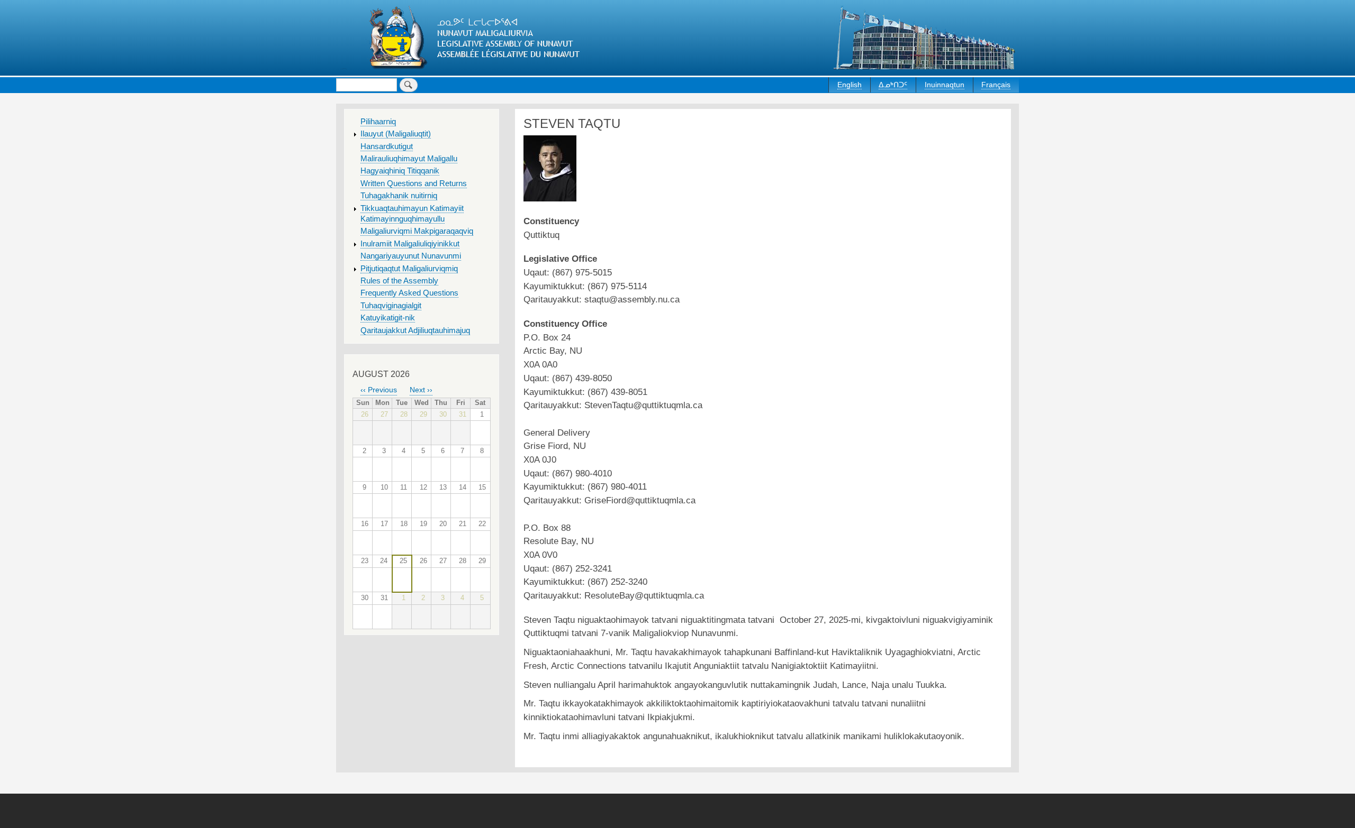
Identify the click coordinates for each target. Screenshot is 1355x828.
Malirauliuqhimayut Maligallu (408, 158)
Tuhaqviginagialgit (390, 305)
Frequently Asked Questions (409, 293)
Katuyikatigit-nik (387, 318)
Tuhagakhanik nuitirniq (398, 195)
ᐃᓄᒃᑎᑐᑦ (893, 84)
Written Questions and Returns (413, 183)
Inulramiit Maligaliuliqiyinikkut (409, 244)
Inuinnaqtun (944, 84)
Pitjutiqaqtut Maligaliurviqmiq (409, 268)
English (849, 84)
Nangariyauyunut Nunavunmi (410, 256)
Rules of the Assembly (399, 281)
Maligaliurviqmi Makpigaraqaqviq (416, 231)
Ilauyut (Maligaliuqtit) (395, 134)
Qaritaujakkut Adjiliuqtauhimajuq (415, 330)
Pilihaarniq (378, 121)
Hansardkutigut (386, 146)
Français (995, 84)
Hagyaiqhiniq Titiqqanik (399, 171)
